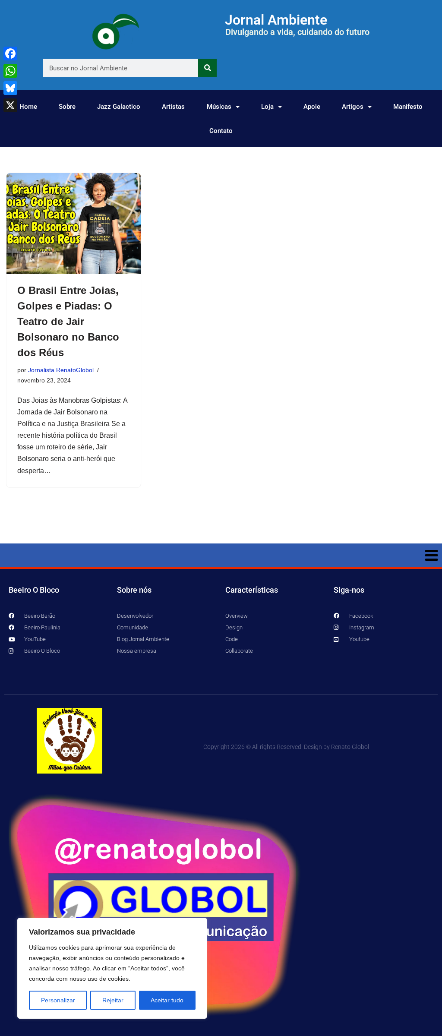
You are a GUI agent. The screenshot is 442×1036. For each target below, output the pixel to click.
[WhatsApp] (10, 70)
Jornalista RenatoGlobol (61, 369)
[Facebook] (10, 53)
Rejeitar (112, 1000)
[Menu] (221, 555)
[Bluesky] (10, 88)
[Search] (207, 68)
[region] (112, 968)
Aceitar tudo (167, 1000)
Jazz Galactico (118, 107)
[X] (10, 105)
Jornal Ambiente (276, 20)
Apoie (311, 107)
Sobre (67, 107)
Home (28, 107)
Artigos (352, 107)
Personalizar (58, 1000)
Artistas (173, 107)
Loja (267, 107)
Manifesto (408, 107)
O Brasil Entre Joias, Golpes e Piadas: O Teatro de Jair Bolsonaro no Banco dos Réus (68, 321)
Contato (221, 131)
